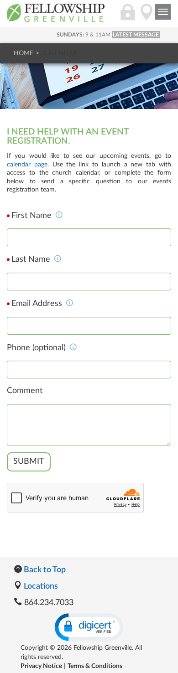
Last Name (31, 259)
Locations (40, 586)
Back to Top (44, 570)
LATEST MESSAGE (136, 34)
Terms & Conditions (95, 666)
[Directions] (146, 17)
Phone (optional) (37, 348)
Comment (24, 391)
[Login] (128, 17)
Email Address (37, 304)
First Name (32, 216)
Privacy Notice (41, 666)
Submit (28, 461)
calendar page (27, 164)
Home (23, 53)
